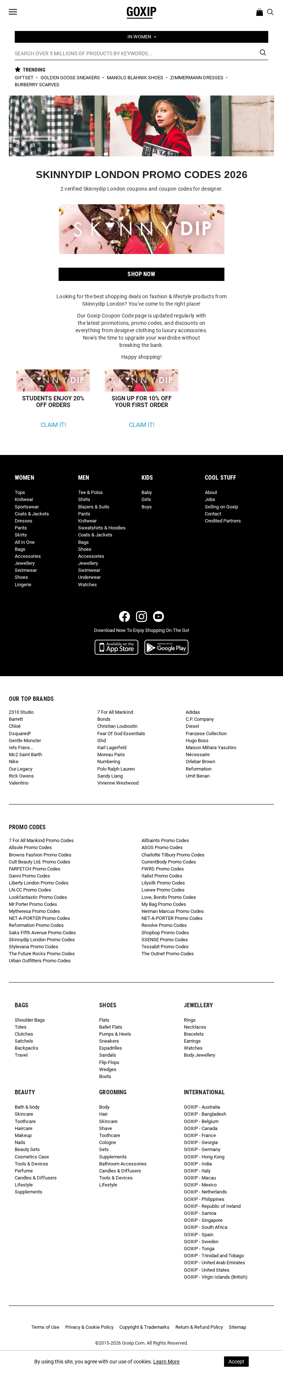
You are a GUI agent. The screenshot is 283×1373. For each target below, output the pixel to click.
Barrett (16, 719)
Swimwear (26, 570)
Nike (13, 761)
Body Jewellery (199, 1055)
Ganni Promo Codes (29, 876)
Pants (21, 528)
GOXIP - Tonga (199, 1248)
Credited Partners (223, 521)
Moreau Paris (111, 754)
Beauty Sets (27, 1149)
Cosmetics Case (32, 1157)
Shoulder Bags (30, 1020)
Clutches (24, 1034)
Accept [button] (236, 1362)
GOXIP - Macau (200, 1178)
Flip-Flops (109, 1062)
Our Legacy (20, 769)
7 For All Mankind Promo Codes (41, 840)
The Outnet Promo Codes (168, 953)
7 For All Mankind (115, 712)
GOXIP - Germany (202, 1149)
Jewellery (25, 563)
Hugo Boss (197, 740)
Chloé (15, 726)
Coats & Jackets (32, 514)
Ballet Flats (110, 1027)
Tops (20, 492)
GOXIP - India (198, 1164)
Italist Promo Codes (162, 876)
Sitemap (237, 1327)
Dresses (23, 521)
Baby (147, 492)
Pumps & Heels (115, 1034)
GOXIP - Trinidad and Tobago (214, 1255)
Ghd (101, 740)
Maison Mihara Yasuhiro (211, 747)
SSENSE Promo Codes (165, 939)
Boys (147, 507)
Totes (21, 1027)
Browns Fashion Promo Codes (40, 855)
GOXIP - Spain (198, 1234)
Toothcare (25, 1121)
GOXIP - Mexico (200, 1185)
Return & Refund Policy (199, 1327)
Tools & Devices (31, 1164)
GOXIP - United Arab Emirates (214, 1262)
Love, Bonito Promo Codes (169, 897)
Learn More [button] (166, 1362)
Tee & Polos (90, 492)
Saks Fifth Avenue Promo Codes (42, 932)
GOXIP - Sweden (201, 1241)
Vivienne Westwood (118, 783)
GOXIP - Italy (197, 1171)
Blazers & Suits (93, 507)
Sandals (107, 1055)
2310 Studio (21, 712)
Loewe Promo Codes (163, 890)
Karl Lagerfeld (111, 747)
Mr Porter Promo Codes (33, 904)
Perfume (24, 1171)
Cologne (107, 1142)
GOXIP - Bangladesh (205, 1114)
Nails (20, 1142)
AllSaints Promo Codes (165, 840)
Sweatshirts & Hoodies (102, 528)
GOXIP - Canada (200, 1128)
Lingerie (23, 584)
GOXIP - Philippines (204, 1199)
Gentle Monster (25, 740)
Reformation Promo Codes (36, 925)
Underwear (89, 577)
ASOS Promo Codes (162, 847)
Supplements (28, 1192)
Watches (87, 584)
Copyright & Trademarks (144, 1327)
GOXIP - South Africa (205, 1227)
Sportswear (27, 507)
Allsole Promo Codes (30, 847)
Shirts (84, 499)
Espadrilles (110, 1048)
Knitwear (24, 499)
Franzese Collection (206, 733)
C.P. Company (200, 719)
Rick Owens (21, 776)
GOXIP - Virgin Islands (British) (216, 1277)
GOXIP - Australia (202, 1107)
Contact (213, 514)
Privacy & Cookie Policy (89, 1327)
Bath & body (27, 1107)
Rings (190, 1020)
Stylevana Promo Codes (33, 946)
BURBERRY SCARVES (37, 84)
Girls (146, 499)
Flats (104, 1020)
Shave (105, 1128)
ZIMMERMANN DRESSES (197, 77)
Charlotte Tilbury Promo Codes (173, 855)
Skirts (21, 535)
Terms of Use (45, 1327)
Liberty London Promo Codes (39, 883)
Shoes (21, 577)
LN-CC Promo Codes (30, 890)
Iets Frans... (21, 747)
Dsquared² (20, 733)
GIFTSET (25, 77)
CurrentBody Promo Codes (169, 862)
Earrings (192, 1041)
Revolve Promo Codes (164, 925)
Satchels (24, 1041)
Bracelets (194, 1034)
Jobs (210, 499)
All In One (25, 542)
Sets (104, 1149)
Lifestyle (24, 1185)
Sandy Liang (110, 776)
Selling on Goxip (221, 507)
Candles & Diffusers (36, 1178)
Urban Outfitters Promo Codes (40, 960)
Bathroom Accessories (123, 1164)
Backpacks (26, 1048)
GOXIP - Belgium (201, 1121)
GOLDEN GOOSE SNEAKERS (71, 77)
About (211, 492)
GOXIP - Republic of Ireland (212, 1206)
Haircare (23, 1128)
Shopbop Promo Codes (165, 932)
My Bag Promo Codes (164, 904)
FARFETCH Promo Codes (34, 869)
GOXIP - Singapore (203, 1220)
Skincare (24, 1114)
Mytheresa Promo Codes (34, 911)
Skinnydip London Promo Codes (42, 939)
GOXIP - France (200, 1135)
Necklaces (195, 1027)
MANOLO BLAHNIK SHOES (135, 77)
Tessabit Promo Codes (165, 946)
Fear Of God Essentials (121, 733)
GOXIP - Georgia (201, 1142)
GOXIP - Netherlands (205, 1192)
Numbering (108, 761)
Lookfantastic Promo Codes (38, 897)
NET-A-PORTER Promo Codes (39, 918)
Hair (103, 1114)
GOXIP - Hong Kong (204, 1157)
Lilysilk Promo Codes (163, 883)
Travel (21, 1055)
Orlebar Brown (200, 761)
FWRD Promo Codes (163, 869)
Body (104, 1107)
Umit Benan (198, 776)
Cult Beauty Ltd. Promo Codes (39, 862)
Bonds (104, 719)
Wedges (107, 1069)
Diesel (192, 726)
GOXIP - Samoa (200, 1213)
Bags (20, 549)
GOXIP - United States (207, 1270)
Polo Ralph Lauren (116, 769)
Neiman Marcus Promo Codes (173, 911)
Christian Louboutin (117, 726)
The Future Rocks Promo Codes (42, 953)
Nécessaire (198, 754)
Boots (105, 1076)
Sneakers (109, 1041)
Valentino (18, 783)
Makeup (23, 1135)
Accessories (28, 556)
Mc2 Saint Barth (25, 754)
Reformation (199, 769)
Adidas (193, 712)
